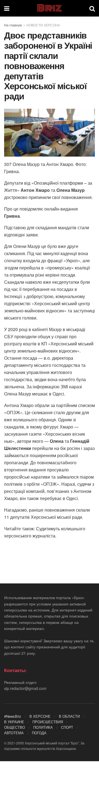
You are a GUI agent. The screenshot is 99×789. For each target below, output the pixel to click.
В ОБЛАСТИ (69, 716)
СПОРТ (67, 727)
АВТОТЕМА (14, 732)
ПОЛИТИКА (43, 727)
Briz (49, 8)
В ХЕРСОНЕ (40, 716)
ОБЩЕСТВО (14, 727)
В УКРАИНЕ (14, 721)
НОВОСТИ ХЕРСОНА (43, 25)
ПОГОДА (39, 732)
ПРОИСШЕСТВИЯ (47, 721)
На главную (13, 25)
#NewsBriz (12, 716)
